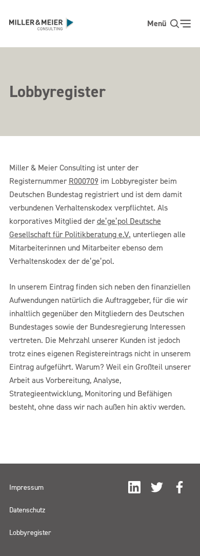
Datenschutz (27, 509)
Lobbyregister (30, 532)
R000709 (83, 181)
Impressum (26, 487)
